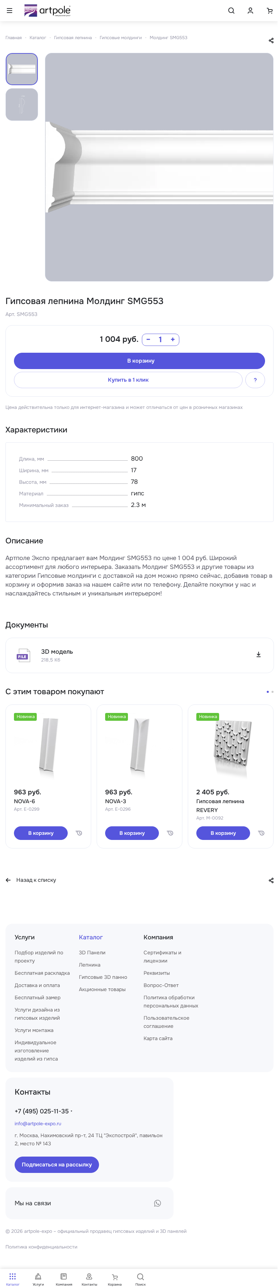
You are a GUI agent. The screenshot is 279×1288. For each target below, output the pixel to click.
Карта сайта (158, 1038)
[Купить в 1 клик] (79, 833)
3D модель (57, 651)
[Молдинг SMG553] (159, 167)
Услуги (25, 937)
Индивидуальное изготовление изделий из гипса (36, 1050)
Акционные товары (102, 989)
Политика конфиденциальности (41, 1247)
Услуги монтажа (34, 1030)
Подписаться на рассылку (57, 1164)
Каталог (91, 937)
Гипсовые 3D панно (103, 977)
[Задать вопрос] (255, 380)
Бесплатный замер (38, 997)
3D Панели (92, 952)
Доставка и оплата (37, 985)
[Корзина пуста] (269, 10)
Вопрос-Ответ (161, 985)
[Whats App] (157, 1203)
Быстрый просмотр (48, 766)
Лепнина (89, 964)
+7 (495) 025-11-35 (42, 1111)
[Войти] (250, 10)
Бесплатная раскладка (42, 973)
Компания (158, 937)
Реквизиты (157, 973)
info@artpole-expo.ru (38, 1123)
